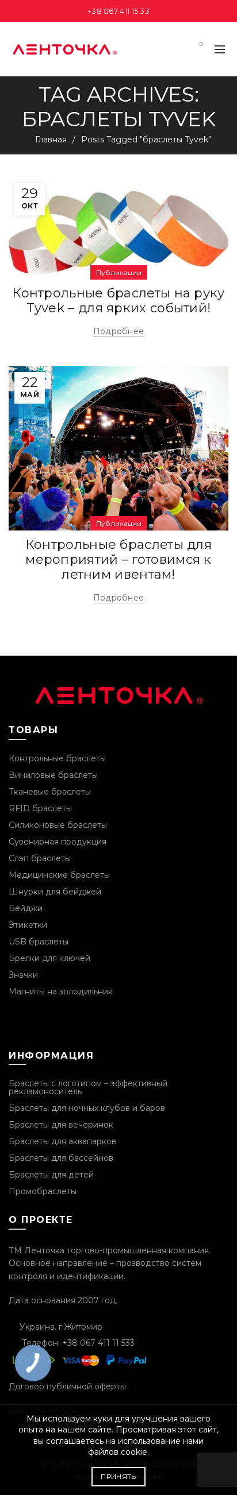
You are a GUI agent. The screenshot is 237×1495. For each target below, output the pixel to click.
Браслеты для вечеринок (61, 1125)
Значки (23, 975)
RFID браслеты (40, 808)
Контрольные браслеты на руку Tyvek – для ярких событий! (118, 300)
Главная (51, 139)
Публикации (119, 272)
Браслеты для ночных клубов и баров (87, 1108)
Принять (118, 1476)
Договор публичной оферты (67, 1386)
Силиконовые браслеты (58, 825)
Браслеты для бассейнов (61, 1158)
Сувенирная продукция (57, 841)
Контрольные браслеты (57, 758)
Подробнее (118, 331)
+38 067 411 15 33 (118, 11)
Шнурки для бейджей (55, 891)
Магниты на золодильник (61, 991)
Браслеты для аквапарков (62, 1141)
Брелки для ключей (49, 958)
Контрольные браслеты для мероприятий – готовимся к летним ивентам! (118, 560)
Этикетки (28, 925)
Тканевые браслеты (50, 792)
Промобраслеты (43, 1191)
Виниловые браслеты (53, 775)
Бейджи (26, 908)
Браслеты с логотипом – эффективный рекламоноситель (88, 1087)
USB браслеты (38, 941)
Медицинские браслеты (59, 875)
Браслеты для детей (51, 1174)
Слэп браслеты (40, 858)
